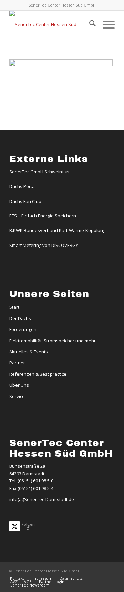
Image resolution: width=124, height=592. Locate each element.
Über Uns (19, 385)
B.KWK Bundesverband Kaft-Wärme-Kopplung (57, 230)
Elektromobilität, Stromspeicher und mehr (52, 341)
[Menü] (105, 24)
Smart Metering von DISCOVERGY (43, 245)
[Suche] (89, 24)
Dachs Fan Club (25, 201)
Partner (17, 363)
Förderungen (23, 329)
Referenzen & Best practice (37, 374)
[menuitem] (89, 24)
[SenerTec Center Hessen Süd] (51, 24)
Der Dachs (20, 318)
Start (14, 307)
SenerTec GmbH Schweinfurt (39, 172)
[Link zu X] (109, 571)
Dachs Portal (22, 186)
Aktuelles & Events (28, 352)
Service (17, 396)
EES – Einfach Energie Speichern (42, 216)
